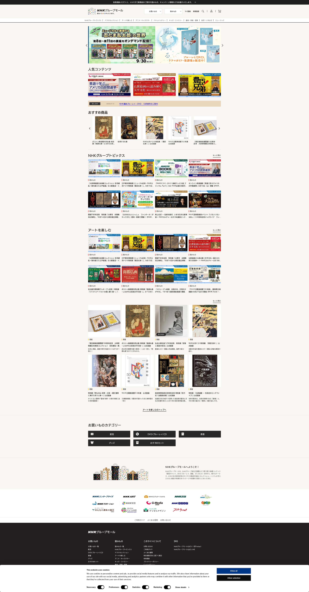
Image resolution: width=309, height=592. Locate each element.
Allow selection (233, 578)
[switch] (124, 587)
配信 (89, 549)
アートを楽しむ (120, 555)
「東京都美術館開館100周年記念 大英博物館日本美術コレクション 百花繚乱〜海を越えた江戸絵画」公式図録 (204, 143)
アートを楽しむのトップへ (154, 409)
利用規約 (147, 558)
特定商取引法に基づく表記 (153, 555)
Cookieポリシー (149, 564)
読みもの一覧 (119, 546)
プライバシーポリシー (151, 561)
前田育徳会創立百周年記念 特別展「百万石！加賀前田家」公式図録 (170, 394)
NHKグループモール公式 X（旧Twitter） (188, 546)
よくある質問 (152, 520)
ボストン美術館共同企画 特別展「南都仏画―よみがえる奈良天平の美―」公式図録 (103, 143)
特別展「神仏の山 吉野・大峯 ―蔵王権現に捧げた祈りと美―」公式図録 (103, 394)
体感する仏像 (122, 142)
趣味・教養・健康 (121, 564)
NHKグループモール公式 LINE (184, 549)
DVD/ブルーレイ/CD (95, 552)
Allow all (233, 571)
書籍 (89, 555)
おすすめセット (93, 561)
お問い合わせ (165, 520)
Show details (180, 587)
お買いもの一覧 (93, 546)
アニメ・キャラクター (122, 558)
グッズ (90, 558)
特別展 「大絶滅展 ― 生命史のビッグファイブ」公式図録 (204, 394)
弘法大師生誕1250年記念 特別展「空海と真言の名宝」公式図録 (170, 344)
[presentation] (89, 128)
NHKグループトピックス (123, 549)
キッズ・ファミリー (121, 561)
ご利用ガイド (139, 520)
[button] (153, 11)
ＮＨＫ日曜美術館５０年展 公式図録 (179, 143)
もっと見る (217, 155)
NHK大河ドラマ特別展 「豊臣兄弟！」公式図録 (154, 143)
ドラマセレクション (122, 552)
